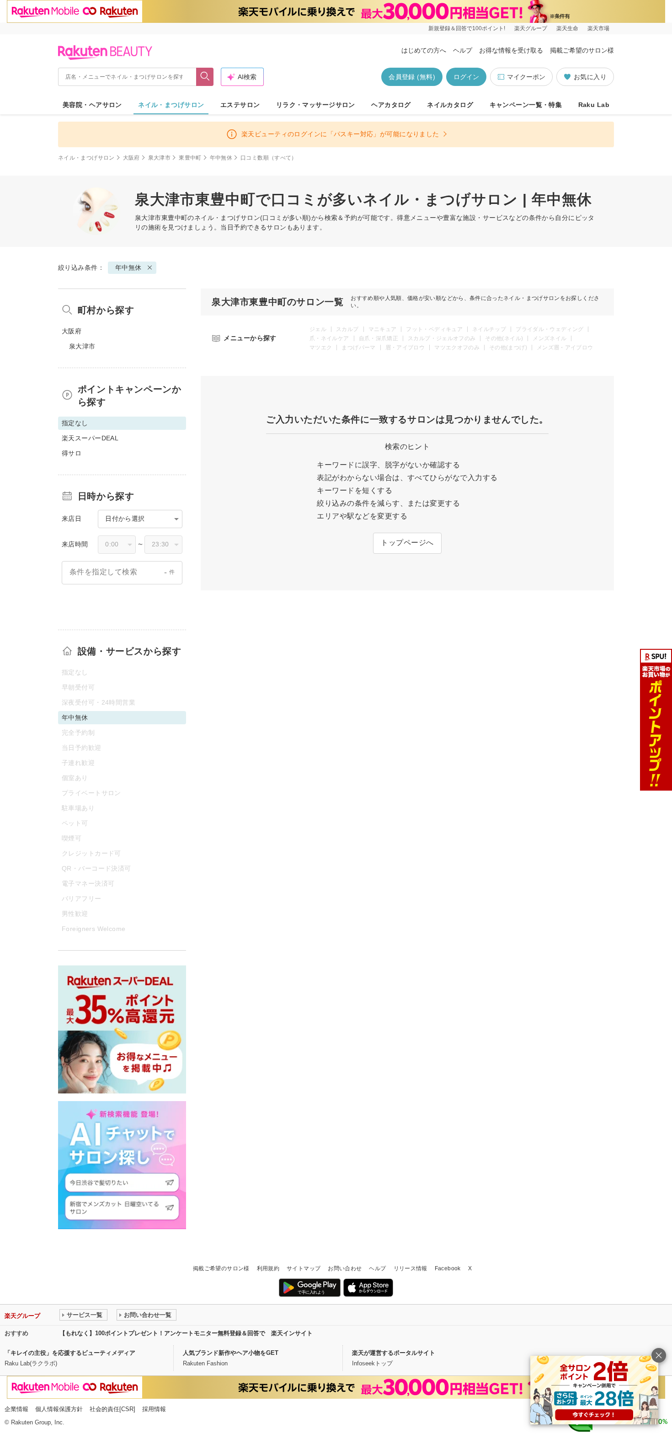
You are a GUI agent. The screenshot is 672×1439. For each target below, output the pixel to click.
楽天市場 (598, 28)
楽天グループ (530, 28)
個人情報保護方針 (59, 1409)
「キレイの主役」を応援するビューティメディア (70, 1352)
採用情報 (154, 1409)
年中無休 (221, 158)
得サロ (71, 453)
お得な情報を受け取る (511, 50)
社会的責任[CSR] (112, 1409)
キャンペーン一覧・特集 (526, 104)
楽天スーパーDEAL (90, 438)
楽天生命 (567, 28)
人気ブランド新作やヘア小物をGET (230, 1352)
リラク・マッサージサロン (315, 104)
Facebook (448, 1268)
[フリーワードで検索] (205, 77)
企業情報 (16, 1409)
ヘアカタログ (391, 104)
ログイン (466, 76)
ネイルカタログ (450, 104)
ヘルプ (462, 50)
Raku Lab (593, 104)
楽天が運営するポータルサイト (393, 1352)
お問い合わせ (345, 1268)
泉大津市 (159, 158)
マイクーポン (526, 76)
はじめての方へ (423, 50)
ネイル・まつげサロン (171, 104)
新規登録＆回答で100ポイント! (466, 28)
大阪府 (131, 158)
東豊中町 (190, 158)
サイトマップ (303, 1268)
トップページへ (407, 542)
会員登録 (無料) (412, 76)
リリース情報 (410, 1268)
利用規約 (268, 1268)
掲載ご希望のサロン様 (582, 50)
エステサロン (240, 104)
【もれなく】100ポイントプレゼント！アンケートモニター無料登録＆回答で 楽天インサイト (186, 1333)
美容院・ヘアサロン (92, 104)
